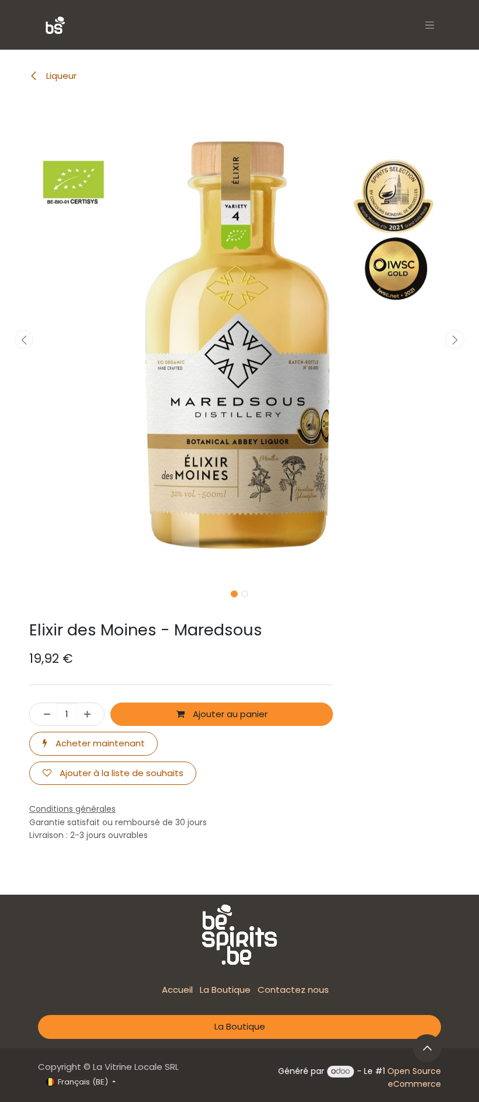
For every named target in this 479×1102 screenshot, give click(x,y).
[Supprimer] (43, 714)
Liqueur (60, 75)
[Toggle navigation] (430, 24)
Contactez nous (293, 989)
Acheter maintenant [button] (99, 743)
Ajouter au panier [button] (229, 714)
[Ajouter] (91, 714)
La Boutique (225, 989)
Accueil (177, 989)
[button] (24, 339)
